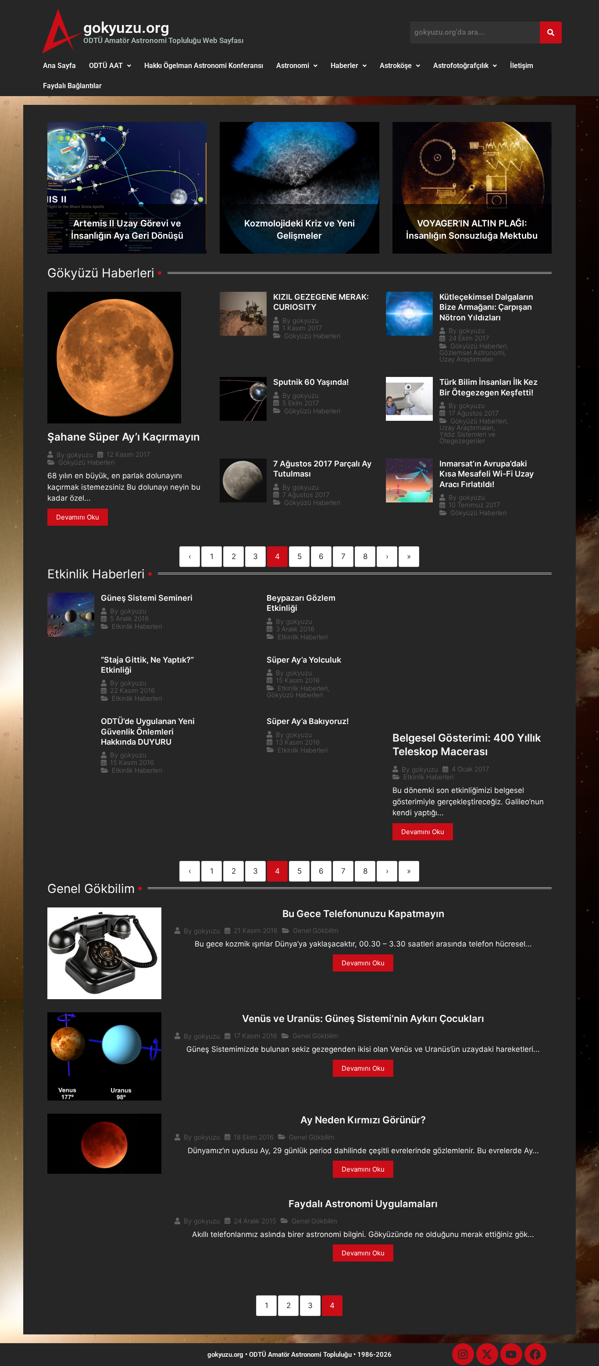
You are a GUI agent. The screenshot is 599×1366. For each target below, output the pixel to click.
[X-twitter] (487, 1354)
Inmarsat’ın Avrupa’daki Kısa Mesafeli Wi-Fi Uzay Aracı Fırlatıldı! (486, 474)
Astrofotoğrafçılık (460, 65)
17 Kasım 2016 (255, 1036)
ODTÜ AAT (106, 65)
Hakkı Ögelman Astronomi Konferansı (203, 65)
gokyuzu (80, 455)
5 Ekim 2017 (300, 403)
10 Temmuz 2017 (474, 505)
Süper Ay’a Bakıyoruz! (308, 721)
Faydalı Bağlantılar (72, 86)
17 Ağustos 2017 (474, 413)
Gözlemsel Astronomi (471, 352)
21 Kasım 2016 (256, 930)
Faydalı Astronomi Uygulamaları (363, 1203)
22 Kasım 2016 (132, 690)
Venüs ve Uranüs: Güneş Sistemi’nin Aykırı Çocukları (363, 1018)
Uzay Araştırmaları (466, 359)
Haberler (344, 65)
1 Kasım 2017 (302, 328)
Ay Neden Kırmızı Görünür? (363, 1120)
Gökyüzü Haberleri (86, 462)
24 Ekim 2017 (469, 338)
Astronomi (292, 65)
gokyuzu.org (126, 28)
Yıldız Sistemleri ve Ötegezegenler (467, 437)
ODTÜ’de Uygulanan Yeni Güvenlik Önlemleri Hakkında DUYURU (148, 731)
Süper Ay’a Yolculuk (304, 659)
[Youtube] (511, 1354)
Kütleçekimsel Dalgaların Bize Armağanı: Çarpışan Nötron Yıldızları (486, 307)
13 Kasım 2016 (298, 742)
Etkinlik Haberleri (428, 777)
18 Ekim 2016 (254, 1137)
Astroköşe (396, 65)
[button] (110, 66)
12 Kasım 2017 (128, 454)
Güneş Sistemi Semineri (147, 597)
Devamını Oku (77, 517)
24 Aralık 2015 (255, 1221)
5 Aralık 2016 (129, 618)
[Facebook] (535, 1354)
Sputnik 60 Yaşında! (311, 382)
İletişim (521, 65)
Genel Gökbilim (316, 930)
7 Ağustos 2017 (305, 494)
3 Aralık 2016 (295, 629)
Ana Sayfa (59, 65)
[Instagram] (463, 1354)
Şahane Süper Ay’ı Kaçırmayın (123, 436)
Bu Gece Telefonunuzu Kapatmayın (363, 913)
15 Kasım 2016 (298, 680)
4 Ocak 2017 (470, 769)
